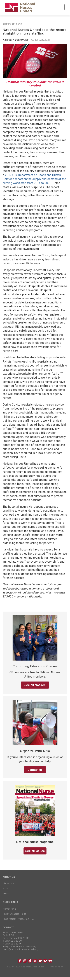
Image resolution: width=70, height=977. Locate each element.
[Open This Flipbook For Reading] (35, 811)
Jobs (5, 889)
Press (6, 894)
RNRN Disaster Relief (14, 914)
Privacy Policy (56, 967)
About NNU (9, 883)
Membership (9, 909)
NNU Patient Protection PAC (18, 919)
